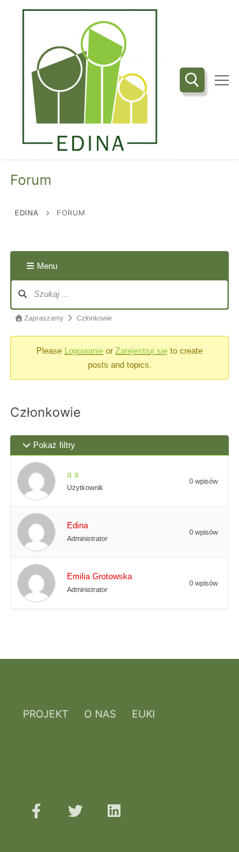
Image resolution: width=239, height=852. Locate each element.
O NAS (100, 713)
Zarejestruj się (141, 351)
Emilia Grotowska (99, 576)
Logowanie (83, 351)
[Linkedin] (114, 811)
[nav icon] (222, 79)
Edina (77, 525)
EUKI (143, 713)
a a (72, 474)
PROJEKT (45, 713)
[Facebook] (36, 811)
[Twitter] (75, 811)
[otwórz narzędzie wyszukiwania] (192, 80)
